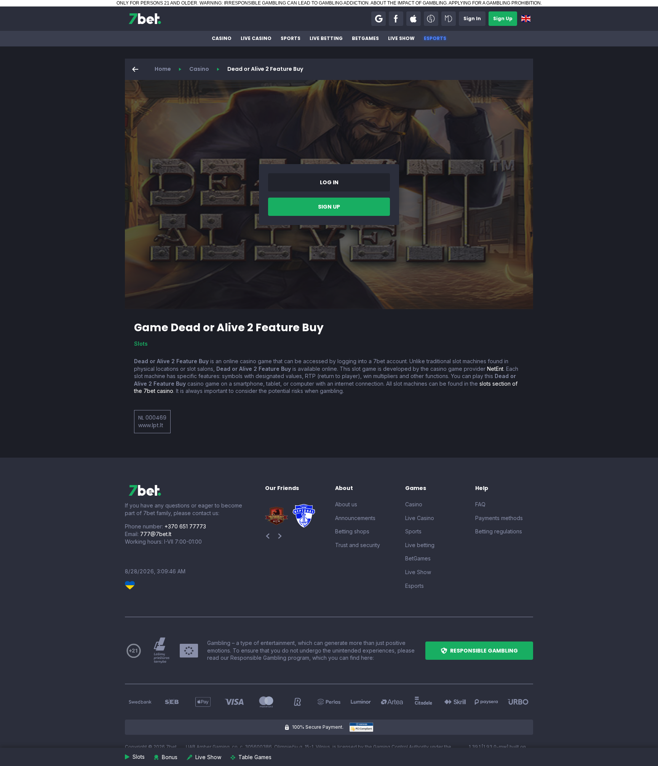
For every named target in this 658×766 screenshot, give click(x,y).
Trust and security (357, 545)
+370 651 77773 (185, 526)
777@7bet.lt (155, 534)
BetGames (365, 38)
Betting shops (352, 531)
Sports (290, 38)
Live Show (401, 38)
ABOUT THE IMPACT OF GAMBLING (409, 3)
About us (346, 504)
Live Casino (256, 38)
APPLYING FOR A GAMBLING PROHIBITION (495, 3)
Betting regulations (498, 531)
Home (163, 69)
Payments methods (499, 518)
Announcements (355, 518)
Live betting (326, 38)
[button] (378, 18)
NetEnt (495, 368)
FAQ (480, 504)
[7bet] (145, 18)
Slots (141, 343)
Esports (435, 38)
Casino (222, 38)
